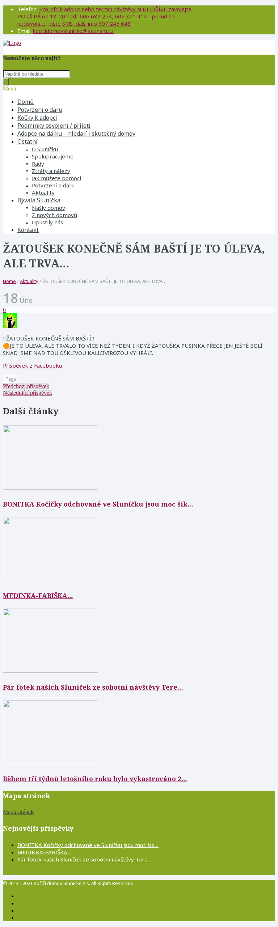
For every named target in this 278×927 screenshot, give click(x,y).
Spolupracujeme (52, 156)
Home (9, 281)
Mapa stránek (18, 812)
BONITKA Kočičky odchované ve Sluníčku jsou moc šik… (98, 504)
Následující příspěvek (27, 393)
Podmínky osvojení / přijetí (53, 126)
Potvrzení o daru (39, 110)
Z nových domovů (54, 215)
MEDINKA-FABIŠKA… (38, 595)
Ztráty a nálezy (51, 170)
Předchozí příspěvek (26, 386)
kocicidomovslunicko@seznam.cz (73, 30)
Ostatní (27, 141)
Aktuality (43, 192)
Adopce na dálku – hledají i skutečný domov (76, 133)
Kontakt (28, 230)
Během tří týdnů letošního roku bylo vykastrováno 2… (95, 778)
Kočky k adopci (37, 118)
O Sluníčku (45, 149)
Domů (25, 102)
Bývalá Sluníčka (38, 200)
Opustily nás (47, 222)
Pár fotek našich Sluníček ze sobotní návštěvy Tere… (93, 687)
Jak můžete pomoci (56, 178)
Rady (38, 163)
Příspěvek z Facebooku (32, 365)
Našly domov (48, 207)
